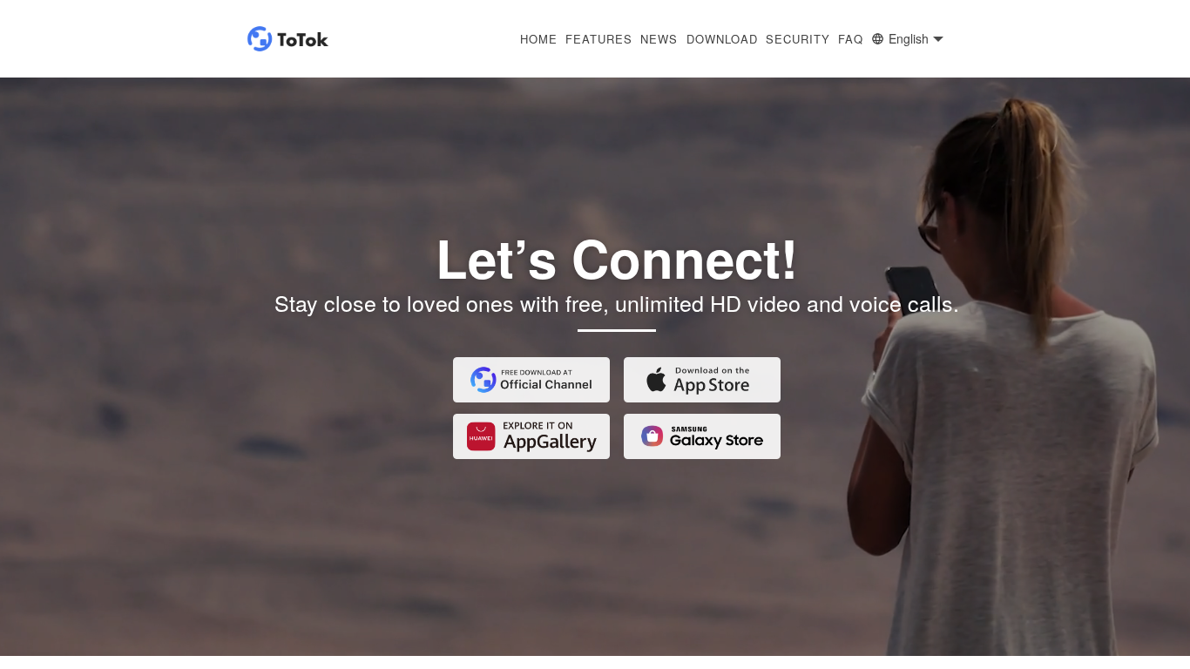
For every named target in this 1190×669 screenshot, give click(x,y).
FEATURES (598, 39)
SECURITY (798, 39)
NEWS (659, 39)
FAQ (850, 39)
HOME (539, 39)
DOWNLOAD (722, 39)
